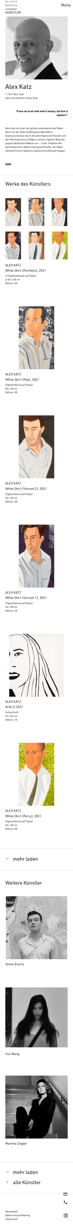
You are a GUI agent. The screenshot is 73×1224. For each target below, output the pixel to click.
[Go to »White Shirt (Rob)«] (36, 351)
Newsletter (11, 1212)
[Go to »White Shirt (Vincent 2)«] (36, 461)
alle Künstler (27, 1183)
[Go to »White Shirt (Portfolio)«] (36, 242)
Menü (66, 6)
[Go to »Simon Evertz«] (36, 932)
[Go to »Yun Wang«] (36, 1022)
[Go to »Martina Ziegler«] (36, 1111)
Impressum (11, 1219)
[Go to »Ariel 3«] (36, 679)
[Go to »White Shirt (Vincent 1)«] (36, 570)
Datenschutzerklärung (17, 1215)
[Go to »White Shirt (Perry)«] (36, 788)
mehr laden (25, 859)
